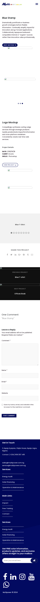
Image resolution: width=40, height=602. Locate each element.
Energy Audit (7, 476)
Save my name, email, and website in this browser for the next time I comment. (19, 406)
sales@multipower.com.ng (13, 463)
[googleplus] (20, 254)
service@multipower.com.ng (14, 465)
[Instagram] (22, 580)
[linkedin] (16, 254)
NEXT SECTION (9, 45)
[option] (20, 88)
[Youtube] (31, 580)
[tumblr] (28, 254)
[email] (32, 254)
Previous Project (20, 272)
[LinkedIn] (13, 580)
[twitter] (12, 254)
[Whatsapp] (6, 587)
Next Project (20, 289)
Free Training (7, 508)
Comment (6, 341)
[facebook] (8, 254)
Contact (5, 514)
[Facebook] (5, 580)
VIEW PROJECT (9, 165)
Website (5, 393)
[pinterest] (24, 254)
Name (4, 370)
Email (4, 382)
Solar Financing (8, 482)
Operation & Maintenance (13, 487)
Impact (5, 503)
